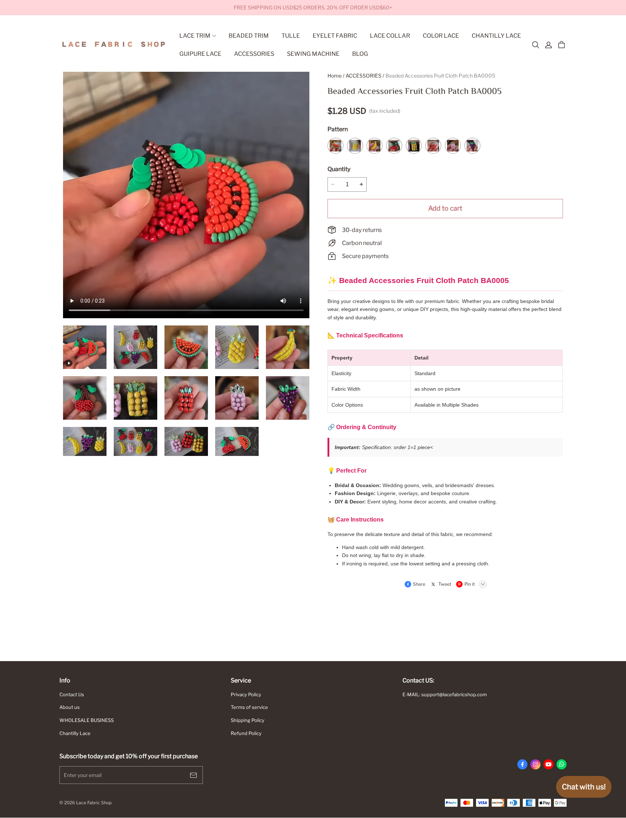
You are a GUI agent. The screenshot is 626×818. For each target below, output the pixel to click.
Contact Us (71, 694)
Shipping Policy (247, 720)
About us (69, 707)
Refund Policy (246, 733)
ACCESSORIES (363, 75)
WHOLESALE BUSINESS (86, 720)
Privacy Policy (246, 694)
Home (334, 75)
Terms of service (249, 707)
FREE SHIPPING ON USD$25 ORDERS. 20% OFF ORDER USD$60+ (313, 7)
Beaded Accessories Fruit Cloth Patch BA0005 (440, 75)
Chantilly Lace (75, 733)
